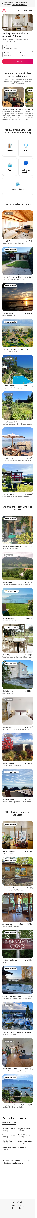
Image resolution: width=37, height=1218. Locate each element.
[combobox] (17, 48)
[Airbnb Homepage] (4, 10)
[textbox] (10, 55)
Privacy (14, 1208)
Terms (21, 1208)
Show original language (19, 5)
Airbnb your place (25, 11)
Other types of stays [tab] (9, 1122)
